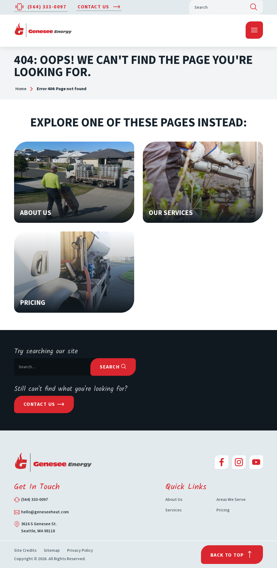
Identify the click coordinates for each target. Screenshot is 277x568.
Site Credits (25, 550)
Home (21, 89)
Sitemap (52, 550)
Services (173, 510)
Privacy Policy (80, 550)
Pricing (223, 510)
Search (110, 367)
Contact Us (94, 7)
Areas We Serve (231, 499)
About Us (173, 499)
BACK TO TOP (227, 555)
